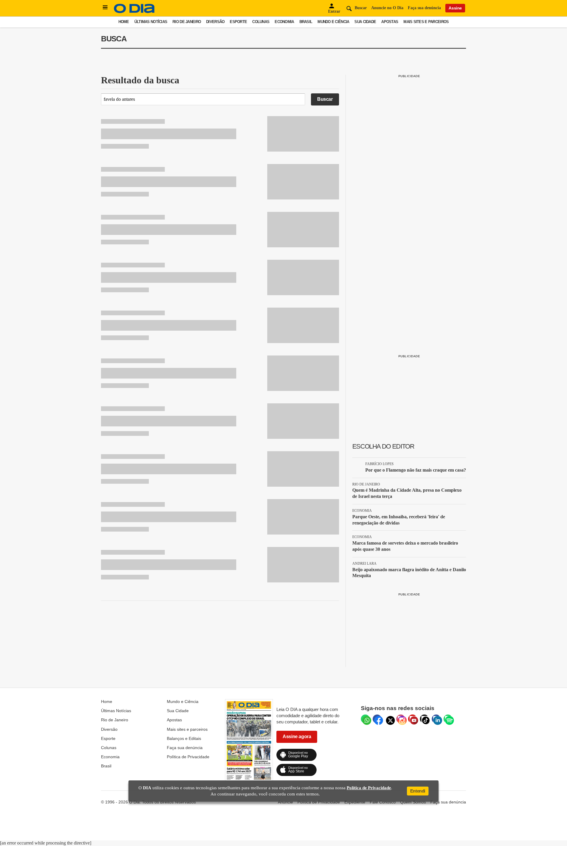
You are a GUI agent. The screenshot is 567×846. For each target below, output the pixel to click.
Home (123, 22)
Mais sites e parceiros (426, 22)
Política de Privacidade (188, 756)
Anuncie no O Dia (387, 8)
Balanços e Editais (184, 738)
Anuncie (285, 802)
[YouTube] (412, 719)
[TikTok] (424, 719)
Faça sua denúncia (424, 8)
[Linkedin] (436, 719)
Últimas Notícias (150, 22)
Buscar (325, 99)
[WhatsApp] (365, 719)
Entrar (334, 11)
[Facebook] (377, 719)
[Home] (134, 11)
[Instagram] (400, 719)
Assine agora (297, 736)
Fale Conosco (383, 802)
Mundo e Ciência (333, 22)
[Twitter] (388, 719)
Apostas (389, 22)
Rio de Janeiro (186, 22)
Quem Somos (413, 802)
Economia (284, 22)
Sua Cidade (365, 22)
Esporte (238, 22)
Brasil (305, 22)
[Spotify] (448, 719)
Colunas (260, 22)
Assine (455, 8)
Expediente (354, 802)
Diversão (215, 22)
